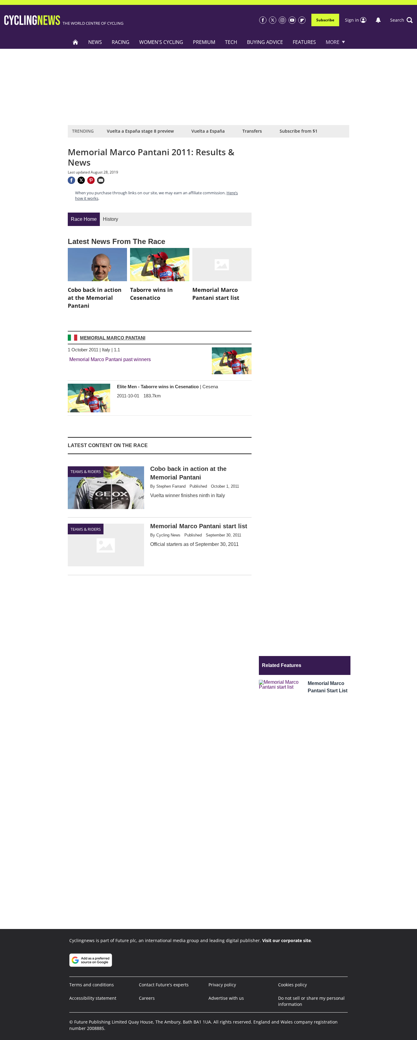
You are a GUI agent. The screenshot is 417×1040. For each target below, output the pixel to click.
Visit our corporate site (286, 940)
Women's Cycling (161, 42)
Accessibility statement (92, 998)
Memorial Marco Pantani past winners (110, 359)
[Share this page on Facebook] (71, 180)
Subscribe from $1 (298, 131)
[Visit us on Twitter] (272, 20)
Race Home (84, 219)
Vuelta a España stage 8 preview (140, 131)
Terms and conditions (91, 985)
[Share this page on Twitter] (81, 180)
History (110, 219)
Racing (120, 42)
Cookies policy (292, 985)
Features (304, 42)
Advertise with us (226, 998)
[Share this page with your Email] (100, 180)
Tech (231, 42)
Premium (204, 42)
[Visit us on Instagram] (282, 20)
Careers (147, 998)
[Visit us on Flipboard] (302, 20)
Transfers (252, 131)
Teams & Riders (86, 471)
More (332, 42)
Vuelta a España (208, 131)
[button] (401, 20)
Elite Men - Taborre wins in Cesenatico (167, 386)
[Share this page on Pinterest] (91, 180)
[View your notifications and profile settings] (378, 20)
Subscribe (325, 20)
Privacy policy (222, 985)
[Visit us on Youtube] (292, 20)
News (95, 42)
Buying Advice (265, 42)
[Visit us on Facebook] (263, 20)
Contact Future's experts (164, 985)
